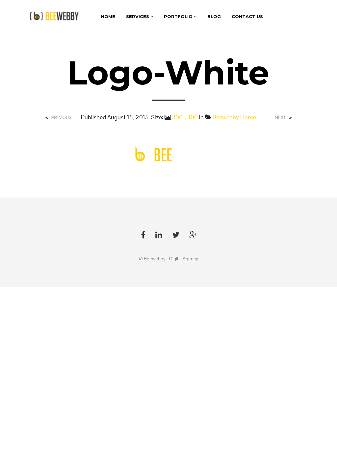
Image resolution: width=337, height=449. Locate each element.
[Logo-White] (168, 154)
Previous (61, 117)
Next (280, 117)
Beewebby (155, 259)
